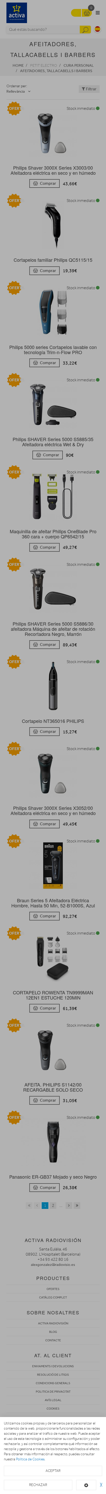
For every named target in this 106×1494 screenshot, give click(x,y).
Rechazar (38, 1485)
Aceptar (53, 1471)
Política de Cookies (30, 1459)
